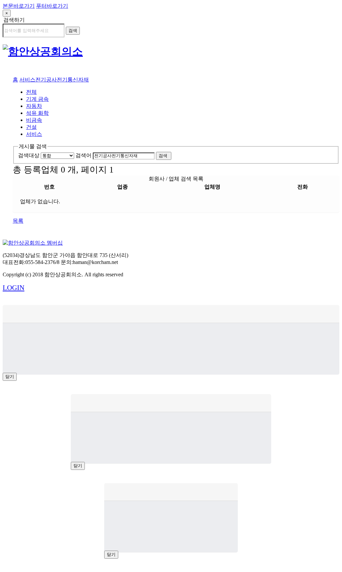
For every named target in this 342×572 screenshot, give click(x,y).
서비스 (27, 79)
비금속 (34, 120)
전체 (31, 92)
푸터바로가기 (52, 6)
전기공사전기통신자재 (62, 79)
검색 (72, 30)
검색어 (83, 155)
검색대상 (28, 155)
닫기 (9, 376)
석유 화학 (37, 113)
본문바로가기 (19, 6)
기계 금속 (37, 99)
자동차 (34, 106)
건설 (31, 127)
